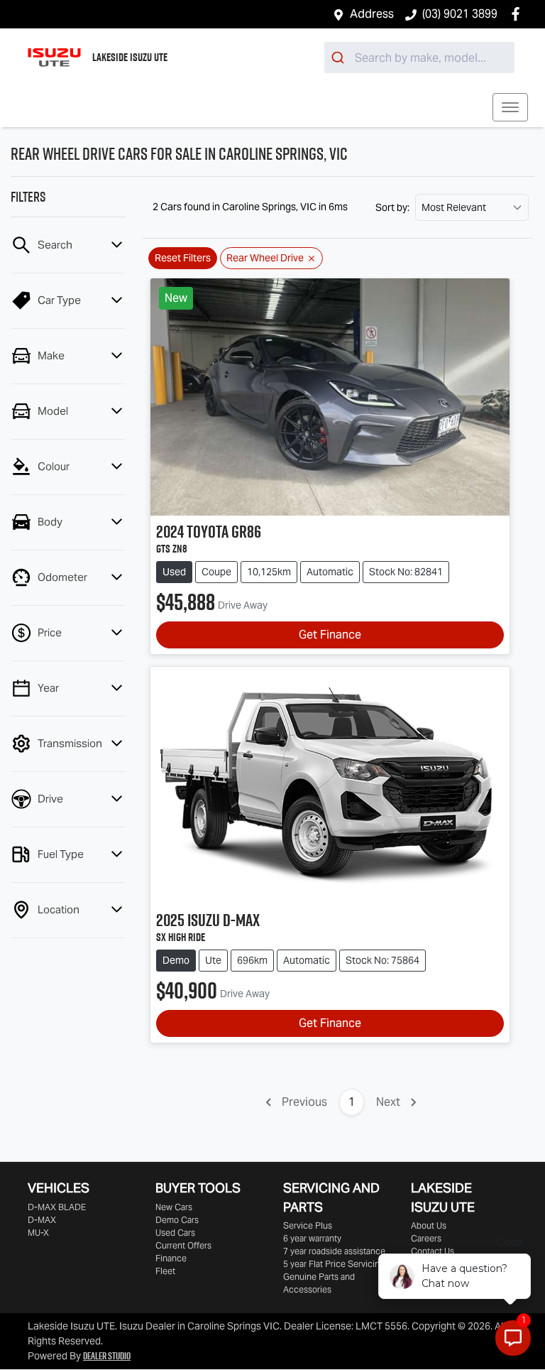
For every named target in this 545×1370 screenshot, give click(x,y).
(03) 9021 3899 (459, 13)
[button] (510, 107)
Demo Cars (177, 1219)
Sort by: (392, 207)
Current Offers (183, 1245)
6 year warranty (312, 1238)
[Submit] (339, 57)
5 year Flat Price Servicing (334, 1263)
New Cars (173, 1207)
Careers (426, 1238)
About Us (428, 1225)
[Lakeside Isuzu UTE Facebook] (518, 14)
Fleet (165, 1271)
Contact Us (432, 1251)
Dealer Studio (107, 1356)
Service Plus (307, 1225)
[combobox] (419, 57)
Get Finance (330, 634)
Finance (171, 1258)
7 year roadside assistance (334, 1251)
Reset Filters (183, 257)
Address (372, 13)
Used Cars (175, 1232)
